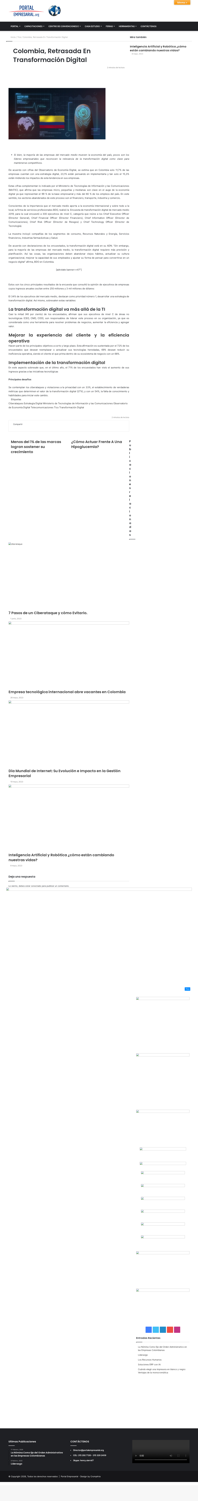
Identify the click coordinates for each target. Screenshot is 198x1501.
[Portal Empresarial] (35, 11)
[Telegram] (7, 1483)
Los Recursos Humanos (149, 1359)
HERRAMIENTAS (127, 26)
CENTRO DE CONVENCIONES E (63, 26)
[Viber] (9, 1483)
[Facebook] (1, 1483)
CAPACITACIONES (33, 26)
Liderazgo (143, 1355)
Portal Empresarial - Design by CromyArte (81, 1476)
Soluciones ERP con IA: (149, 1364)
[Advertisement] (162, 1399)
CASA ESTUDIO (92, 26)
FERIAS (109, 26)
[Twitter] (3, 1483)
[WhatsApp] (5, 1483)
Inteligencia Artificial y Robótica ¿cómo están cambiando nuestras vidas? (158, 48)
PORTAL (14, 26)
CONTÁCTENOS (148, 26)
